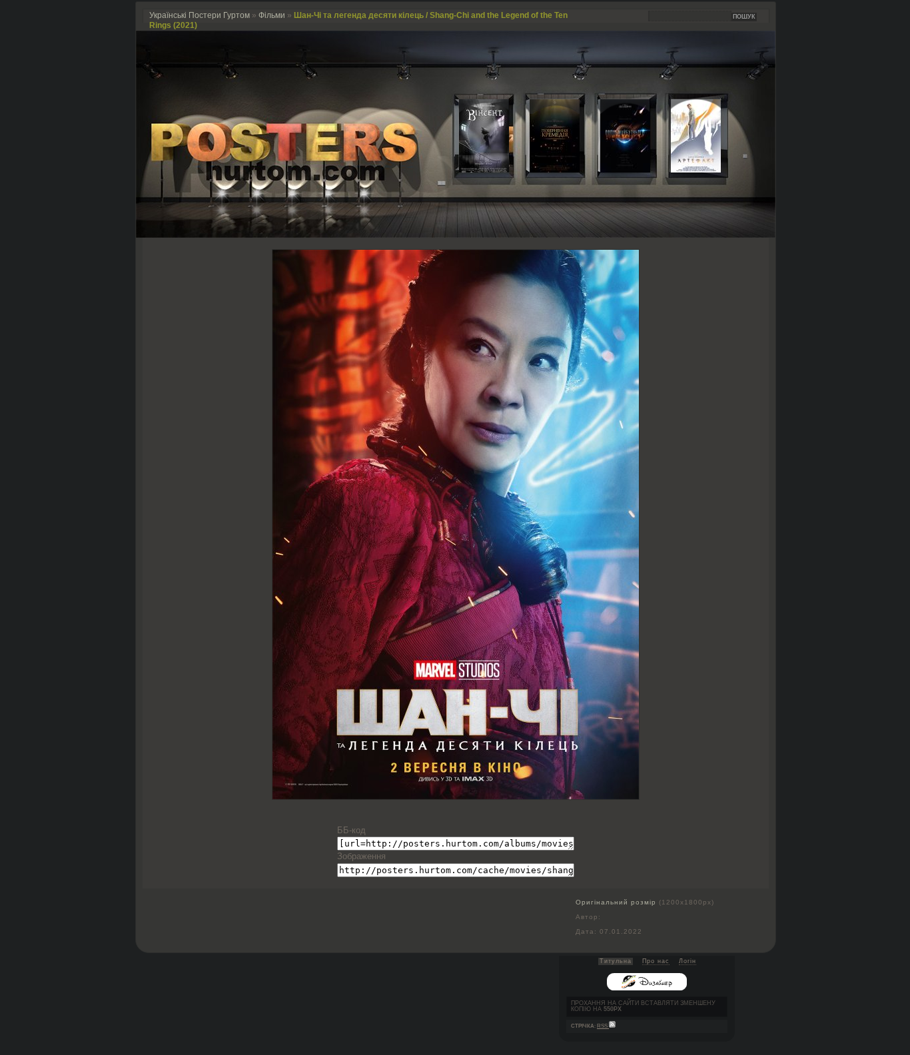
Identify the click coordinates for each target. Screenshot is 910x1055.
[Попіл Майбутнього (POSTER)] (615, 170)
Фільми (271, 15)
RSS (603, 1026)
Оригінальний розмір (616, 902)
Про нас (656, 961)
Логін (687, 961)
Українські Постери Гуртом (199, 15)
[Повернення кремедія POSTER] (544, 170)
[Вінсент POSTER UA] (473, 170)
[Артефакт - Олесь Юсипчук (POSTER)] (685, 170)
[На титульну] (455, 235)
